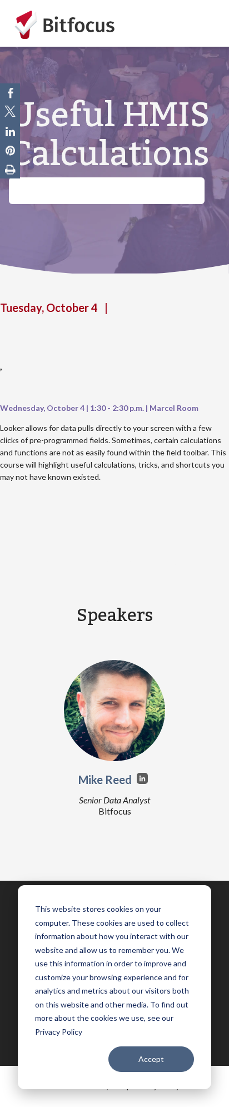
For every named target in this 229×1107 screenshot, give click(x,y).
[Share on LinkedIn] (10, 131)
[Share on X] (10, 112)
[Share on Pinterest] (10, 150)
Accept (151, 1059)
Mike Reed (106, 779)
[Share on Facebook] (10, 93)
